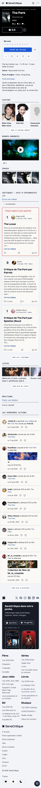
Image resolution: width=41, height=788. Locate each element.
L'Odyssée (6, 668)
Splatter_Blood (21, 310)
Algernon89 (20, 216)
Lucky (23, 666)
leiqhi (10, 489)
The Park (33, 9)
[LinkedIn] (33, 598)
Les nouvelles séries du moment (29, 671)
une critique (29, 421)
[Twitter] (16, 598)
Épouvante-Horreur (23, 9)
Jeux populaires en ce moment (10, 697)
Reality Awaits (26, 715)
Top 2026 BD (7, 707)
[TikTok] (29, 598)
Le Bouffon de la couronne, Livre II (28, 690)
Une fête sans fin (9, 710)
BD (3, 702)
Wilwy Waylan (14, 516)
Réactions (7, 396)
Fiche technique (8, 79)
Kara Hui (19, 123)
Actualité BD (7, 719)
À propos (6, 732)
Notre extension (8, 739)
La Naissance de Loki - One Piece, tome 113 (10, 715)
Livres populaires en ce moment (29, 696)
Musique (26, 702)
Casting (6, 100)
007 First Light (8, 684)
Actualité (5, 672)
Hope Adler (12, 476)
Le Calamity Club (28, 685)
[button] (37, 3)
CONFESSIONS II (28, 711)
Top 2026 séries (27, 660)
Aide (4, 743)
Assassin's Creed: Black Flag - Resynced (9, 690)
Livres (25, 676)
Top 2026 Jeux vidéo (10, 681)
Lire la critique (10, 249)
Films (13, 9)
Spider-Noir (26, 663)
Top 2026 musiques (29, 707)
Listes (5, 363)
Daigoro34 (12, 542)
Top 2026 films (8, 660)
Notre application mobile (12, 735)
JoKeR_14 (11, 421)
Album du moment (28, 719)
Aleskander (12, 434)
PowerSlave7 (13, 503)
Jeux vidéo (8, 676)
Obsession (6, 664)
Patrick (19, 262)
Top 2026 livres (27, 681)
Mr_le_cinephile (14, 556)
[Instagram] (25, 598)
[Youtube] (37, 598)
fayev (10, 529)
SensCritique (6, 9)
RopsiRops (12, 448)
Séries (25, 655)
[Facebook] (21, 598)
